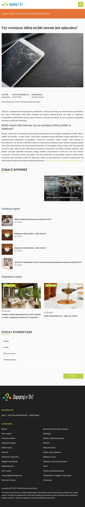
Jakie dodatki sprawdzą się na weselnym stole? (32, 219)
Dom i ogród (6, 434)
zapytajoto (6, 97)
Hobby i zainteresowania (53, 438)
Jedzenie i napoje (8, 443)
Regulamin (34, 415)
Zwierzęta (47, 480)
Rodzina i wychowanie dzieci (55, 461)
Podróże (5, 452)
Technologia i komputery (12, 475)
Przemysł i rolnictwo (10, 457)
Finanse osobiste (8, 438)
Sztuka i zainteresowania (53, 471)
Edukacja (47, 434)
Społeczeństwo (8, 466)
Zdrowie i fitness (9, 480)
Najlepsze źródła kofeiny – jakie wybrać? (30, 234)
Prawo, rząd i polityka (52, 452)
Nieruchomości (49, 448)
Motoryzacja (7, 448)
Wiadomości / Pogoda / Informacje (57, 475)
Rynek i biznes (38, 97)
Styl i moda (6, 471)
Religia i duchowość (10, 461)
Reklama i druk (49, 457)
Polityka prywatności (18, 415)
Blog (4, 415)
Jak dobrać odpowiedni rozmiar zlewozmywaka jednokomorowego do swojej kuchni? (48, 262)
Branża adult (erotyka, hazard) (55, 429)
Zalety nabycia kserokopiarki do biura (62, 197)
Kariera (46, 443)
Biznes (4, 429)
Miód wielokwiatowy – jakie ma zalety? (61, 316)
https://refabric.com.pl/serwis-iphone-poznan (63, 161)
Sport (45, 466)
